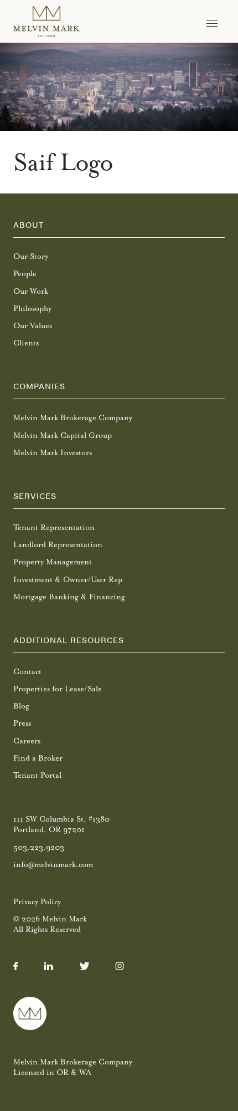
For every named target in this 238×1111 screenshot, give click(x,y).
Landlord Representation (57, 544)
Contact (27, 671)
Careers (26, 741)
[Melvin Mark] (46, 21)
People (25, 273)
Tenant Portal (37, 775)
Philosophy (32, 308)
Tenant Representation (54, 527)
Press (22, 723)
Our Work (30, 291)
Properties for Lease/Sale (57, 689)
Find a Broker (38, 758)
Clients (26, 343)
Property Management (52, 562)
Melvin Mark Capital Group (62, 435)
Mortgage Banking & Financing (69, 597)
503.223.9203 (38, 847)
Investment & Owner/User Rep (67, 579)
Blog (21, 706)
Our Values (32, 325)
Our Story (30, 256)
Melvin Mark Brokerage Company (72, 417)
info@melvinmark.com (53, 864)
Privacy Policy (37, 901)
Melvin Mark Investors (52, 452)
